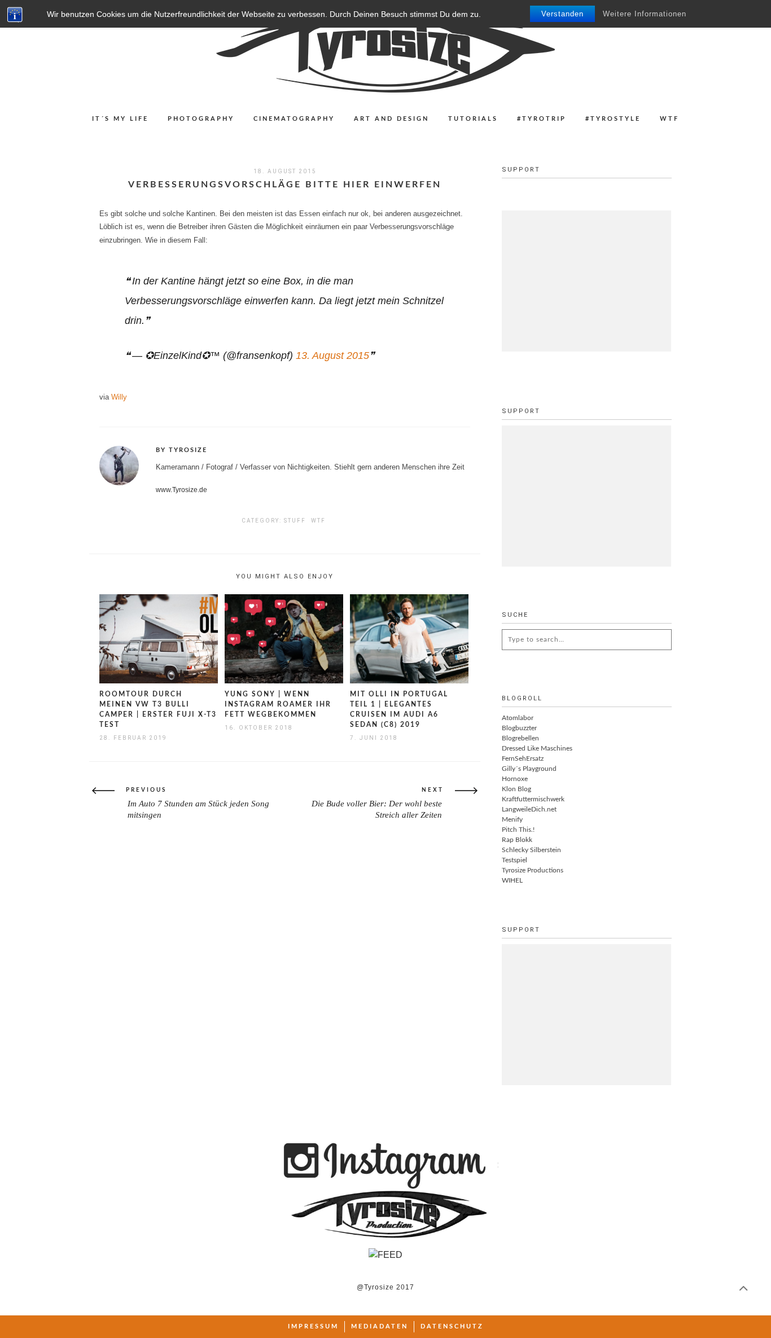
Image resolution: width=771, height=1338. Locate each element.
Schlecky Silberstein (531, 849)
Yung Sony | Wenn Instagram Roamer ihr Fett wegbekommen (278, 704)
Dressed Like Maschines (537, 748)
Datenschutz (452, 1326)
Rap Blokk (517, 839)
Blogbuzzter (519, 728)
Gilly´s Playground (529, 768)
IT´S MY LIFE (120, 119)
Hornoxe (515, 778)
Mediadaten (379, 1326)
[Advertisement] (586, 281)
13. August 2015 (332, 355)
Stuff (295, 520)
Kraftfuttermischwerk (533, 799)
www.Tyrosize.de (181, 490)
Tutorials (473, 119)
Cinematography (294, 119)
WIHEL (512, 880)
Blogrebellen (520, 738)
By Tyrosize (181, 450)
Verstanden (562, 14)
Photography (201, 119)
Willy (119, 397)
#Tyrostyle (613, 119)
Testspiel (514, 860)
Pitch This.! (518, 829)
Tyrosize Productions (532, 870)
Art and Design (391, 119)
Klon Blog (516, 789)
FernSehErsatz (523, 758)
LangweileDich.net (529, 809)
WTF (669, 119)
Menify (512, 819)
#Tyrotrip (541, 119)
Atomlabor (517, 717)
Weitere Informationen (644, 14)
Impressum (313, 1326)
